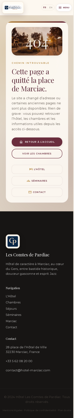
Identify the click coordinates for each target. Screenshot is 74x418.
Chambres (13, 302)
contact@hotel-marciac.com (28, 370)
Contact (37, 192)
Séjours (11, 308)
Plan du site (64, 410)
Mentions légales (12, 410)
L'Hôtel (11, 296)
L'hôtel (37, 169)
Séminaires (37, 181)
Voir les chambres (37, 153)
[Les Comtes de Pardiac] (13, 8)
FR (44, 7)
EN (51, 7)
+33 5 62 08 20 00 (19, 361)
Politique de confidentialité (40, 410)
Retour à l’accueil (37, 142)
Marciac (11, 321)
